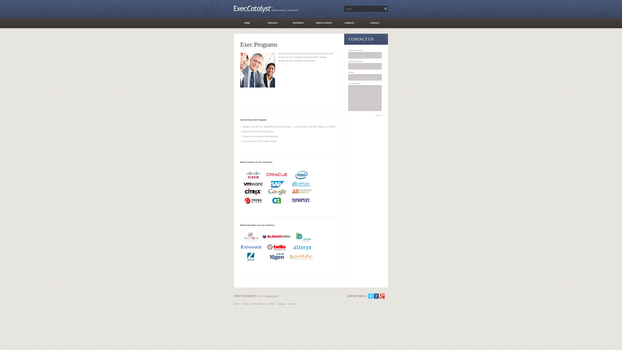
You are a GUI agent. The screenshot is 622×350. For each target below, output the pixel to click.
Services (273, 23)
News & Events (324, 23)
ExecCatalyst (245, 296)
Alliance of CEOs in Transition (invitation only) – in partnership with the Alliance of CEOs (288, 126)
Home (247, 23)
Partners (298, 23)
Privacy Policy (272, 296)
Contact (375, 23)
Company (349, 23)
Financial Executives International (260, 136)
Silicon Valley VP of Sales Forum (259, 141)
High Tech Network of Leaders (258, 131)
